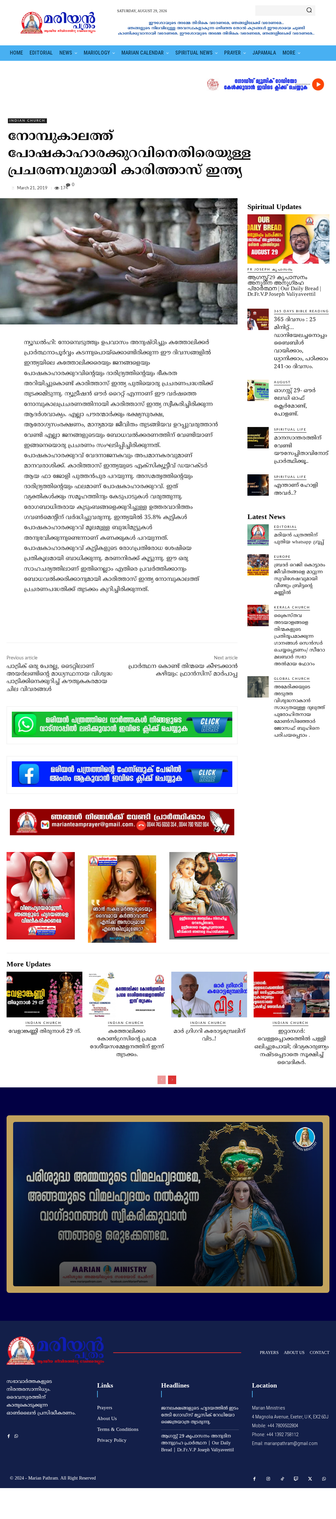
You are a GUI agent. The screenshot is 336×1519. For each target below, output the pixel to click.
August (282, 382)
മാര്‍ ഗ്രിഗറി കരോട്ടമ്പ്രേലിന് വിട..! (209, 1035)
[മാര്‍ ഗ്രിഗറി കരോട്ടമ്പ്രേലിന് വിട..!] (209, 994)
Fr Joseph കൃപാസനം (270, 269)
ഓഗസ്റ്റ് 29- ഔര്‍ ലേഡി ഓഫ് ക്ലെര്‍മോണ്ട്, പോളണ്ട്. (295, 402)
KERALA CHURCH (292, 607)
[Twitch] (296, 1479)
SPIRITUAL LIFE (290, 429)
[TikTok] (282, 1479)
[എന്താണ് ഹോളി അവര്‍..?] (258, 485)
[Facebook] (277, 189)
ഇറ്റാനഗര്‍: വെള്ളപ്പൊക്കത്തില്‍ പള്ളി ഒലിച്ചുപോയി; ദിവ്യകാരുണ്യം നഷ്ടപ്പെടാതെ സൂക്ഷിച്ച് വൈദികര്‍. (291, 1047)
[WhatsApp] (322, 189)
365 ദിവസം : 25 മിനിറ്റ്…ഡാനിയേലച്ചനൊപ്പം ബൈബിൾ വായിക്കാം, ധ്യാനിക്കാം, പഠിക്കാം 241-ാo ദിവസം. (301, 343)
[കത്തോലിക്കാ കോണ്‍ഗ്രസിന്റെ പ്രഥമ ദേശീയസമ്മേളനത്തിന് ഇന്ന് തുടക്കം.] (127, 994)
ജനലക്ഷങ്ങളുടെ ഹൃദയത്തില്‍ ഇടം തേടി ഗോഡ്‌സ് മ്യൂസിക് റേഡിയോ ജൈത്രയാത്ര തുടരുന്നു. (200, 1415)
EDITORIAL (285, 527)
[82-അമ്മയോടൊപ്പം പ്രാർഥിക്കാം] (168, 1204)
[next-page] (172, 1080)
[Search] (309, 10)
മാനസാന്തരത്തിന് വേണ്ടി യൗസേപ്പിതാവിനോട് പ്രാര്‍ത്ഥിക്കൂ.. (301, 450)
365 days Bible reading (301, 311)
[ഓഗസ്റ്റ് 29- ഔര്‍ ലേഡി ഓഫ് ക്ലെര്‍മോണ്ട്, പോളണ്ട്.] (258, 390)
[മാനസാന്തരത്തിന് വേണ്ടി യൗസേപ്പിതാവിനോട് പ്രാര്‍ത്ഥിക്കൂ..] (258, 437)
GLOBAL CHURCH (292, 678)
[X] (292, 189)
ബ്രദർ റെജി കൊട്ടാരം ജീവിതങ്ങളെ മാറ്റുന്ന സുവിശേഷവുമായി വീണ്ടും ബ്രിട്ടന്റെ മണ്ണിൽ (299, 579)
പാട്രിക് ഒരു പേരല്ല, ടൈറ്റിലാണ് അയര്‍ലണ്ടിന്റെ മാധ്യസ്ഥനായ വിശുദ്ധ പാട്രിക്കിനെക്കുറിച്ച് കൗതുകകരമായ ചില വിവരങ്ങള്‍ (60, 678)
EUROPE (282, 556)
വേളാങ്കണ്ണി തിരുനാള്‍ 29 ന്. (45, 1031)
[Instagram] (268, 1479)
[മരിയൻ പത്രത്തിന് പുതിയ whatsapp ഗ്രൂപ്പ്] (258, 535)
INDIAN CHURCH (27, 120)
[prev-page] (162, 1080)
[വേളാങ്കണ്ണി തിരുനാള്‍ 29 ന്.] (44, 994)
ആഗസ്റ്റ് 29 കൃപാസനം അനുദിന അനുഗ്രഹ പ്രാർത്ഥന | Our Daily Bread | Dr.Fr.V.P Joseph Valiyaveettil (284, 285)
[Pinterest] (307, 189)
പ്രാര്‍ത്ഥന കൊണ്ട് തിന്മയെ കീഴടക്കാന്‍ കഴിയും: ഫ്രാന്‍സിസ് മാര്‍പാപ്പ (183, 670)
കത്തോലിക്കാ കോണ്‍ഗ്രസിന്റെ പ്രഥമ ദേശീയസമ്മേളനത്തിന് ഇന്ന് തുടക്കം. (127, 1043)
